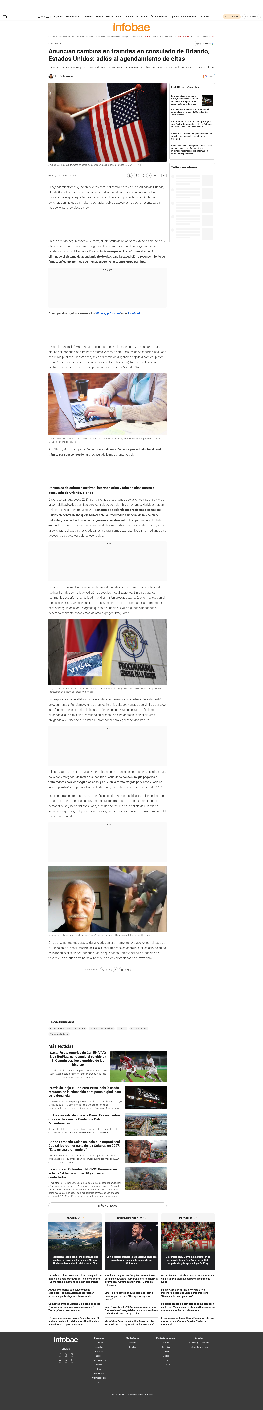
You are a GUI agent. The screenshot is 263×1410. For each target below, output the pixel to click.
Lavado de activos (49, 37)
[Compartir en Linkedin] (149, 175)
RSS (99, 1382)
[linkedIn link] (72, 1360)
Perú (118, 16)
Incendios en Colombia (190, 37)
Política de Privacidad (199, 1347)
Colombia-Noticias (59, 1034)
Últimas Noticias (159, 16)
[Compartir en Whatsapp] (130, 175)
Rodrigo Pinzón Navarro (115, 37)
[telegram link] (66, 1360)
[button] (5, 16)
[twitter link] (66, 1354)
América (99, 1343)
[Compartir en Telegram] (155, 175)
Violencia (204, 16)
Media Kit (166, 1365)
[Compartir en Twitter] (142, 175)
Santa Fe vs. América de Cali (155, 37)
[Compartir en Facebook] (136, 175)
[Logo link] (131, 27)
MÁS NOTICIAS (107, 1205)
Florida (122, 1028)
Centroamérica (131, 16)
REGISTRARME (231, 16)
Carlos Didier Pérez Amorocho (91, 37)
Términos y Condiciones (199, 1343)
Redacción (132, 1343)
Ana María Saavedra (67, 37)
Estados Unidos (73, 16)
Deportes (174, 16)
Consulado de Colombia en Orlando (67, 1028)
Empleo (132, 1347)
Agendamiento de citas (102, 1028)
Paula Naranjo (66, 76)
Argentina (58, 16)
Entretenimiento (189, 16)
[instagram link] (72, 1354)
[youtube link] (60, 1360)
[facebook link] (60, 1354)
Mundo (144, 16)
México (109, 16)
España (99, 16)
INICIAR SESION (251, 16)
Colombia (88, 16)
